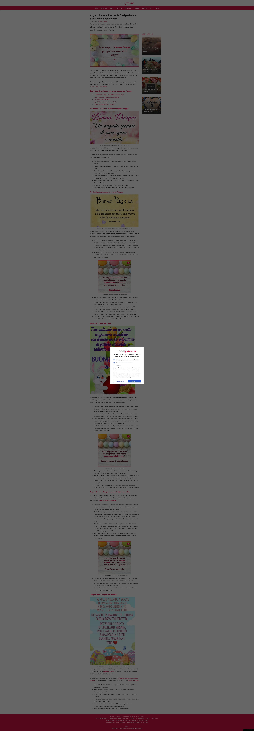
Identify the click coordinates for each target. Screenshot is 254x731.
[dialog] (127, 365)
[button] (127, 365)
